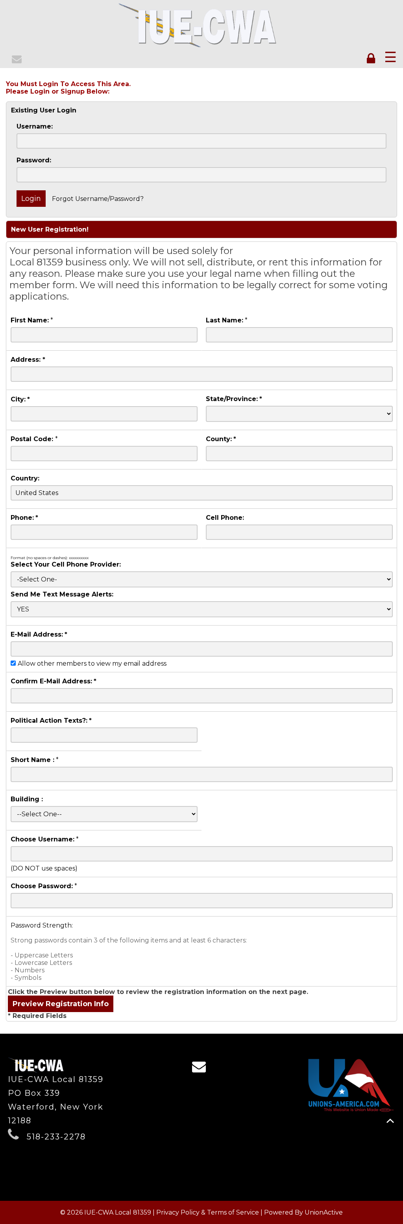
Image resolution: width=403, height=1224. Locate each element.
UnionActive (324, 1212)
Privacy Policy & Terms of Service (207, 1212)
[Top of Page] (390, 1121)
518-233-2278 (56, 1136)
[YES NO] (202, 609)
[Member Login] (372, 58)
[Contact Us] (18, 60)
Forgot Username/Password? (98, 198)
